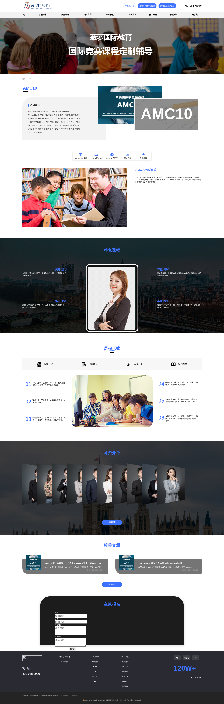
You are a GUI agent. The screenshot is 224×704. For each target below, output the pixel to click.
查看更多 (111, 522)
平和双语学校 (43, 695)
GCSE (95, 666)
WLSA (50, 695)
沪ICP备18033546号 (91, 700)
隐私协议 (125, 681)
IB (95, 672)
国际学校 (64, 662)
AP (95, 681)
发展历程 (125, 672)
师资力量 (132, 14)
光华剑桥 (55, 695)
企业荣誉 (125, 666)
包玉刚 (36, 695)
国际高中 (68, 695)
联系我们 (125, 676)
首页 (24, 14)
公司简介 (125, 662)
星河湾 (31, 695)
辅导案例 (153, 14)
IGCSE (94, 676)
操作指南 (125, 686)
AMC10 (29, 79)
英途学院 (95, 662)
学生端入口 (129, 6)
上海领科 (62, 695)
